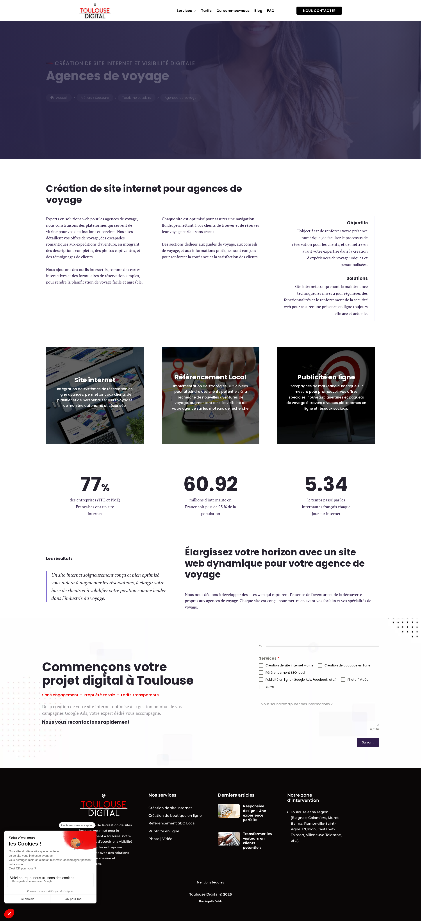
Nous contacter (319, 10)
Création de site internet (170, 808)
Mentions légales (210, 882)
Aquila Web (213, 901)
